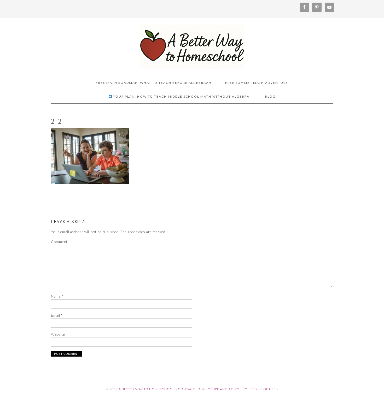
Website (58, 334)
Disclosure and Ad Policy (222, 389)
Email (57, 315)
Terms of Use (263, 389)
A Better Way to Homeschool (192, 44)
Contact (186, 389)
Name (57, 296)
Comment (60, 241)
